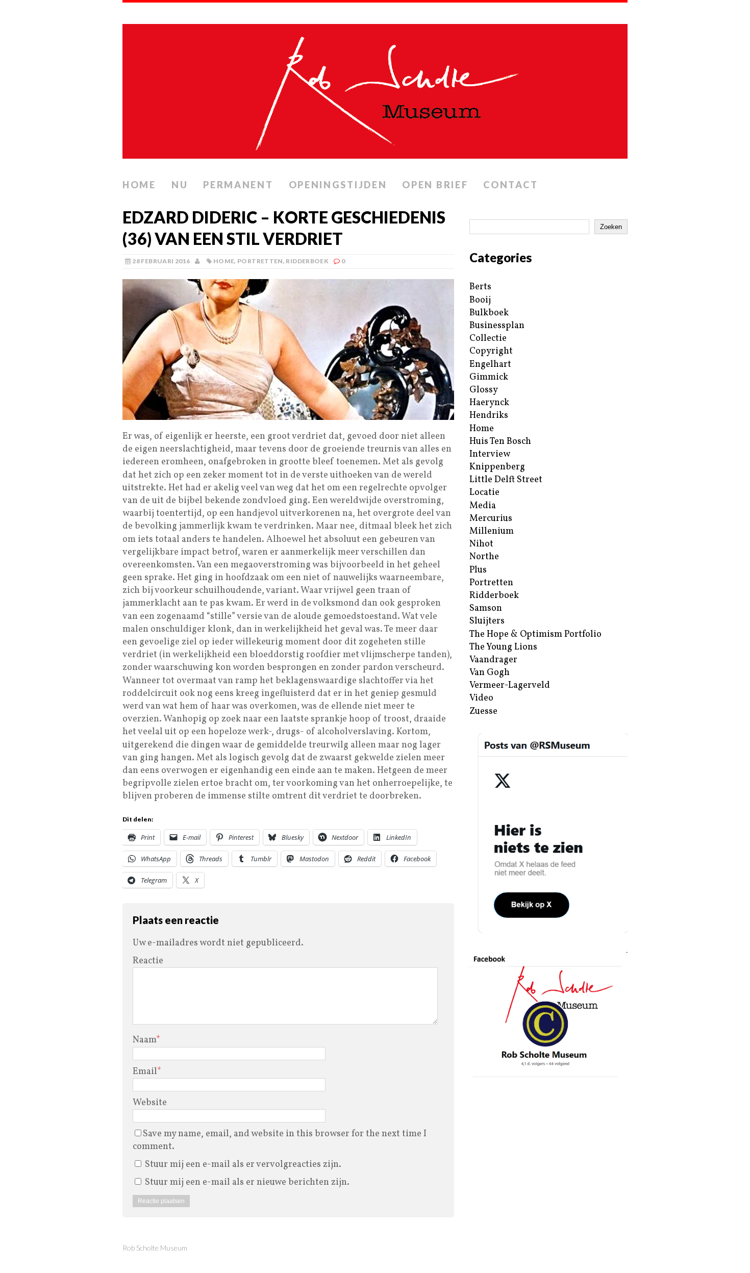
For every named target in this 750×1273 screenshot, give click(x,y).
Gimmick (488, 377)
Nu (179, 184)
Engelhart (490, 364)
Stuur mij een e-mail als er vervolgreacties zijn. (243, 1164)
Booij (480, 300)
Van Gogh (489, 672)
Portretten (260, 261)
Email (145, 1071)
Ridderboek (307, 261)
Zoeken (611, 227)
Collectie (488, 338)
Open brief (435, 184)
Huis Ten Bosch (500, 441)
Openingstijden (338, 184)
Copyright (491, 351)
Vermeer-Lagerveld (509, 685)
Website (150, 1102)
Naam (144, 1040)
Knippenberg (497, 467)
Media (482, 506)
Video (481, 698)
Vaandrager (493, 660)
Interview (489, 454)
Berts (480, 287)
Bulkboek (489, 313)
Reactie (148, 961)
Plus (478, 570)
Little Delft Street (505, 479)
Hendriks (488, 415)
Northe (484, 557)
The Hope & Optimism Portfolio (535, 634)
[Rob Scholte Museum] (375, 88)
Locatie (484, 492)
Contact (510, 184)
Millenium (491, 531)
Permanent (238, 184)
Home (139, 184)
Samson (485, 608)
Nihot (481, 544)
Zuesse (483, 711)
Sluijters (487, 621)
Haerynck (489, 402)
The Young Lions (503, 647)
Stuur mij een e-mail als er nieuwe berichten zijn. (247, 1182)
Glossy (483, 390)
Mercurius (490, 518)
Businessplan (496, 325)
